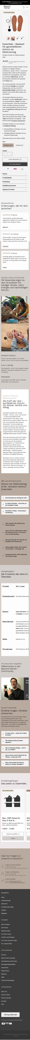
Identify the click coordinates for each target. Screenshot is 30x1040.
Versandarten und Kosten (9, 961)
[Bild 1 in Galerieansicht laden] (8, 38)
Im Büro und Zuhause (7, 937)
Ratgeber (4, 913)
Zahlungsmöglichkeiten (8, 964)
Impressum (4, 968)
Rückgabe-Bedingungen (18, 120)
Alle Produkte (5, 924)
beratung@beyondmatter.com (17, 882)
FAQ (2, 1004)
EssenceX (4, 904)
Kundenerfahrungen (7, 907)
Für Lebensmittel (6, 944)
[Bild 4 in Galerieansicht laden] (17, 38)
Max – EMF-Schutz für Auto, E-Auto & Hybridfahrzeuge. (11, 819)
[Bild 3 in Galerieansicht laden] (13, 38)
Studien (3, 910)
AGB (2, 977)
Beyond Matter (12, 1034)
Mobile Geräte (5, 931)
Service (3, 955)
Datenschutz (5, 971)
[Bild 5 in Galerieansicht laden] (22, 38)
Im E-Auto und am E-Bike (9, 940)
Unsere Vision (5, 995)
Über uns (4, 992)
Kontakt (3, 1001)
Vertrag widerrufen (10, 1015)
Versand (14, 61)
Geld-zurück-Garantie (8, 958)
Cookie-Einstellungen (7, 980)
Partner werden (6, 998)
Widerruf (4, 974)
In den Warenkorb (13, 159)
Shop (2, 897)
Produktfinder (14, 3)
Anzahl (4, 151)
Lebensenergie (5, 900)
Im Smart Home (6, 934)
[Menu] (27, 7)
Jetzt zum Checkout (15, 164)
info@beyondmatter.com (15, 881)
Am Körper (4, 928)
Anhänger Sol (19, 145)
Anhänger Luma (8, 145)
